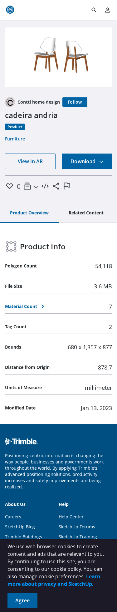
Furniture (15, 139)
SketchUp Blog (20, 527)
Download (84, 161)
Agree (22, 600)
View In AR (30, 161)
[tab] (29, 213)
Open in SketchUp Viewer (58, 57)
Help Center (71, 517)
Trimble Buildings (23, 537)
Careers (13, 517)
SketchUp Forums (77, 527)
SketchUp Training (78, 537)
